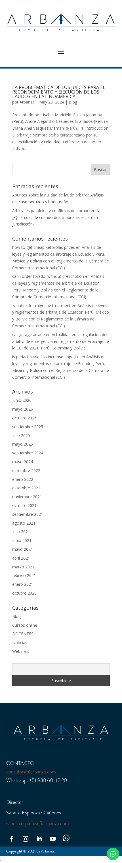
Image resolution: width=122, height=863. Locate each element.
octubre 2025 (24, 418)
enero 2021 (22, 584)
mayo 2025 (22, 444)
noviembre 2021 (27, 496)
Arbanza (27, 102)
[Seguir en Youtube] (52, 839)
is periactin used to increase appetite (45, 356)
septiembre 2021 (27, 514)
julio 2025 (21, 435)
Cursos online (24, 625)
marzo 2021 (23, 567)
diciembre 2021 (26, 488)
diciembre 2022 (26, 470)
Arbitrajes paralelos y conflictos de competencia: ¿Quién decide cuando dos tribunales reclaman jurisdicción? (56, 217)
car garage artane (28, 334)
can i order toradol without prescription (48, 276)
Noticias (19, 642)
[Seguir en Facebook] (12, 839)
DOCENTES (22, 633)
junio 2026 (21, 400)
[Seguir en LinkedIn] (39, 839)
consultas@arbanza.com (31, 771)
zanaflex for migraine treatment (41, 305)
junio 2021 (21, 540)
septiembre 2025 (27, 426)
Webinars (20, 651)
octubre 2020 (24, 593)
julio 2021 (21, 531)
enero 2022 (22, 479)
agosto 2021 (23, 523)
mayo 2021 (22, 549)
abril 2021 (21, 558)
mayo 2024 (22, 461)
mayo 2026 (22, 409)
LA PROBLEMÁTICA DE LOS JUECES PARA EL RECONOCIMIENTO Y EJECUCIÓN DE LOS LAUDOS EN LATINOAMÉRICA (58, 92)
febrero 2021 (24, 575)
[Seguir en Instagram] (25, 839)
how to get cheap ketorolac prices (43, 247)
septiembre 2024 (27, 453)
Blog (73, 102)
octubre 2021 (24, 505)
